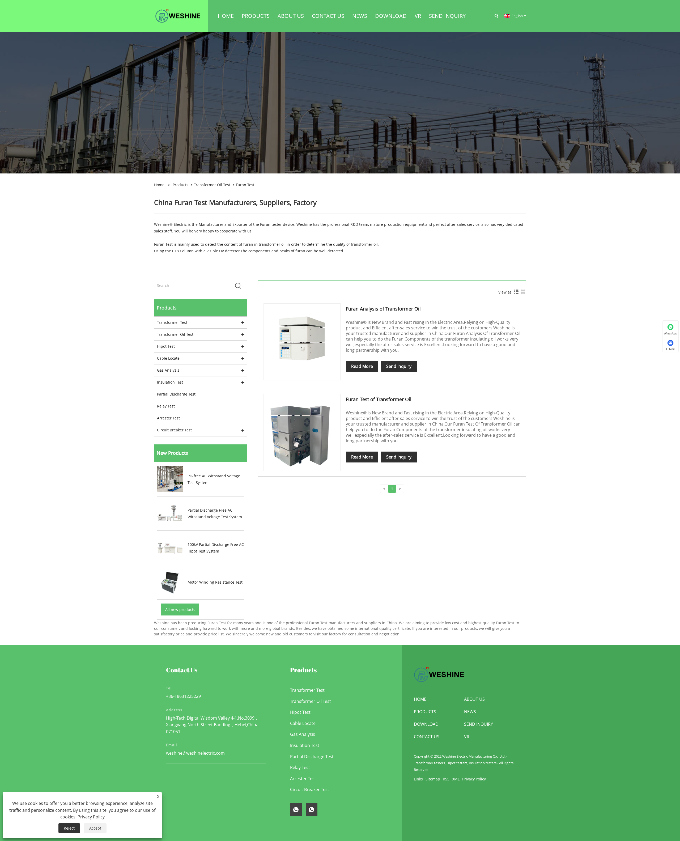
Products (180, 184)
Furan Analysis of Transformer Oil (383, 308)
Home (420, 699)
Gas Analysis (168, 370)
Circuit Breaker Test (174, 429)
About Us (474, 699)
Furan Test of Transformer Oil (378, 399)
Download (426, 724)
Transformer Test (172, 322)
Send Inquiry (398, 366)
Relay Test (166, 406)
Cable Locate (168, 358)
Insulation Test (170, 382)
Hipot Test (166, 346)
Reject (69, 828)
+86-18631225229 (183, 696)
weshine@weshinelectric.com (195, 753)
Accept (95, 828)
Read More (362, 366)
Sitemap (433, 778)
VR (466, 737)
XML (456, 778)
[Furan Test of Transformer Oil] (302, 432)
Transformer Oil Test (212, 184)
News (470, 712)
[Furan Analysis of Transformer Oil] (302, 341)
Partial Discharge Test (176, 394)
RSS (446, 778)
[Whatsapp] (296, 809)
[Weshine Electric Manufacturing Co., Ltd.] (177, 15)
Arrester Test (168, 417)
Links (418, 778)
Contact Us (426, 737)
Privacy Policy (474, 778)
